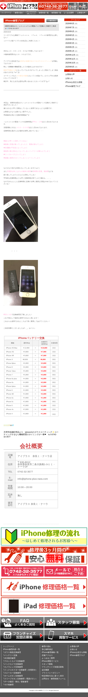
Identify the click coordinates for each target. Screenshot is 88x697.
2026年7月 (69, 27)
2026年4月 (69, 39)
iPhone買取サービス (50, 661)
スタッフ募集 (47, 664)
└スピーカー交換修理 (12, 673)
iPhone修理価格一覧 (50, 652)
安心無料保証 (47, 649)
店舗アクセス (47, 655)
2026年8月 (69, 23)
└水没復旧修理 (9, 658)
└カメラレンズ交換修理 (13, 667)
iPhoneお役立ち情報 (73, 82)
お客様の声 (81, 13)
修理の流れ (19, 13)
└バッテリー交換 (10, 655)
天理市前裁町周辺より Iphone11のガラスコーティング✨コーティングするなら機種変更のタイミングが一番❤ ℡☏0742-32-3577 (31, 434)
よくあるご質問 (48, 658)
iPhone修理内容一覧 (11, 649)
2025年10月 (70, 63)
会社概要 (45, 670)
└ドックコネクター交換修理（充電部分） (20, 670)
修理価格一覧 (56, 13)
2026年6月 (69, 31)
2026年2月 (69, 47)
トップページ (6, 13)
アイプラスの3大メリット (31, 13)
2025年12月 (70, 55)
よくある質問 (69, 13)
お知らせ (69, 78)
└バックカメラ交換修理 (13, 664)
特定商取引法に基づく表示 (53, 676)
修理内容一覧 (44, 13)
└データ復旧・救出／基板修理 (15, 682)
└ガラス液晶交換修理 (12, 652)
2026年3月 (69, 43)
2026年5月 (69, 35)
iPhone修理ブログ (72, 86)
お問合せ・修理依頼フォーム (54, 679)
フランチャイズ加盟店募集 (53, 667)
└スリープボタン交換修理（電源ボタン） (20, 679)
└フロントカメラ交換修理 (14, 661)
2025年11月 (70, 59)
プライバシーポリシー (51, 673)
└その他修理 (8, 685)
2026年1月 (69, 51)
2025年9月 (69, 67)
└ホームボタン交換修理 (13, 676)
